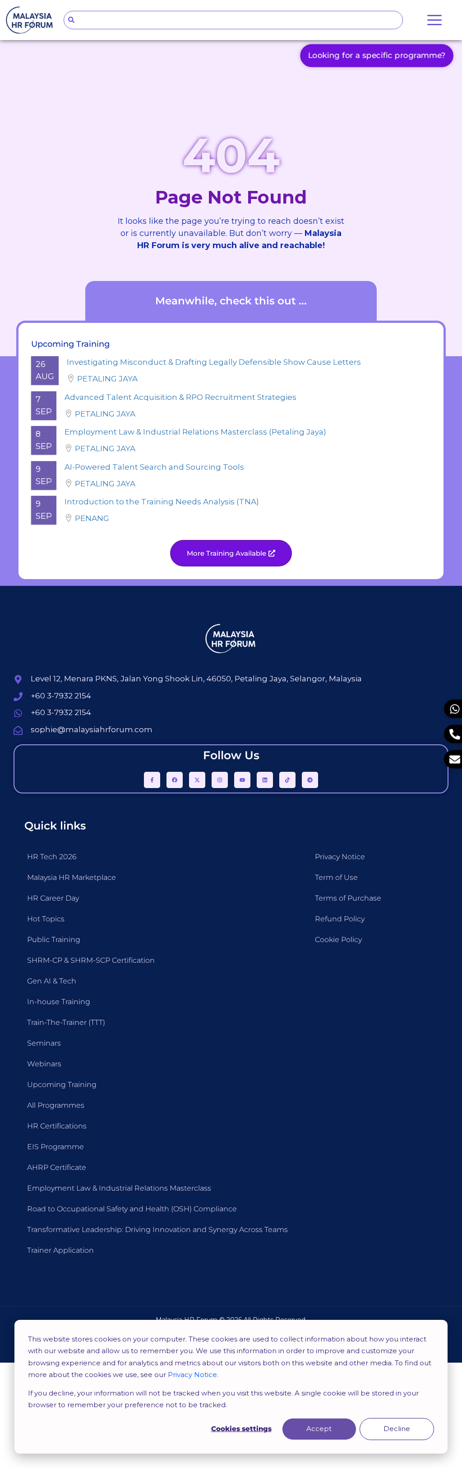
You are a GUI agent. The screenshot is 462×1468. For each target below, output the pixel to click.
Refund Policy (340, 919)
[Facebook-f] (152, 780)
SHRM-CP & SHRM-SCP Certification (91, 960)
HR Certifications (57, 1126)
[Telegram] (310, 780)
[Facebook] (174, 780)
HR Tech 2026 (52, 856)
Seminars (44, 1043)
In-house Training (58, 1001)
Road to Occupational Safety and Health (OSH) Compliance (132, 1209)
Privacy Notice (340, 856)
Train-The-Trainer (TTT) (66, 1022)
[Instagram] (220, 780)
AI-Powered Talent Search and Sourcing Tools (154, 466)
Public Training (53, 939)
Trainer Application (60, 1250)
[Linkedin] (265, 780)
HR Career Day (53, 898)
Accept (319, 1428)
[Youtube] (242, 780)
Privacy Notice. (193, 1374)
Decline (396, 1428)
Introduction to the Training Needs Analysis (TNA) (162, 501)
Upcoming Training (62, 1084)
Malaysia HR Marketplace (71, 877)
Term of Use (336, 877)
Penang (92, 518)
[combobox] (233, 20)
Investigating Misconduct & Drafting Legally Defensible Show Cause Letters (214, 362)
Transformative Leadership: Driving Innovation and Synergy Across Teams (157, 1229)
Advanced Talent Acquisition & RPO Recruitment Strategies (180, 397)
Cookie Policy (338, 939)
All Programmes (55, 1105)
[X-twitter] (197, 780)
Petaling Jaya (107, 378)
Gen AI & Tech (51, 981)
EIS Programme (55, 1146)
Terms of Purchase (348, 898)
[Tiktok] (287, 780)
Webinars (44, 1064)
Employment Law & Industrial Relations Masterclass (119, 1188)
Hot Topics (46, 919)
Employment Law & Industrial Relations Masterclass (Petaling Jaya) (195, 431)
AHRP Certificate (56, 1167)
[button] (231, 553)
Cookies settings (241, 1428)
